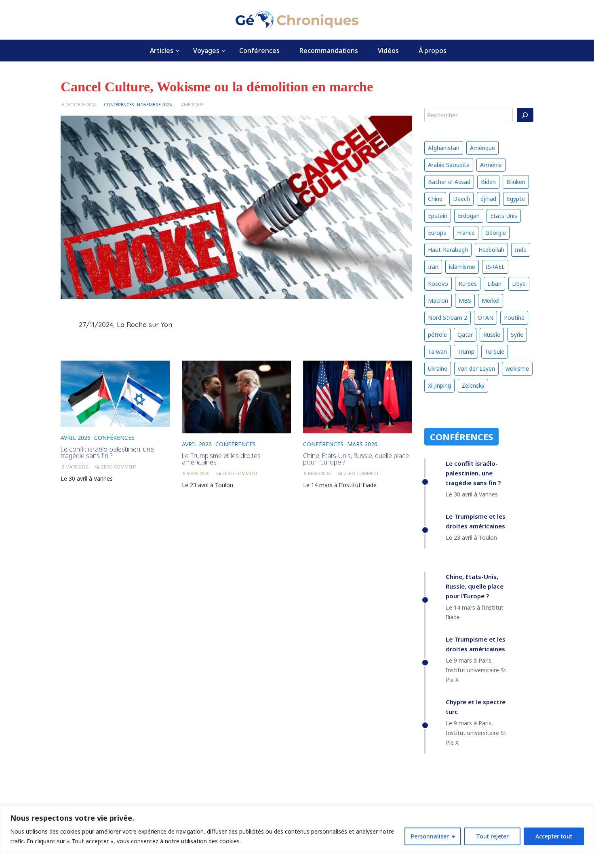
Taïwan (437, 351)
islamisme (462, 266)
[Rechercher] (525, 115)
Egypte (516, 199)
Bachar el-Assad (449, 182)
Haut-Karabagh (448, 249)
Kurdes (468, 283)
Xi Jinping (439, 385)
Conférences (259, 50)
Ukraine (437, 368)
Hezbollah (491, 249)
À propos (433, 50)
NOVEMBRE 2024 (154, 105)
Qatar (465, 334)
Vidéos (388, 50)
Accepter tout (553, 836)
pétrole (437, 334)
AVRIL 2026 (76, 437)
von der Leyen (476, 368)
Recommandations (328, 50)
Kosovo (438, 283)
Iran (433, 266)
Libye (519, 283)
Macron (438, 300)
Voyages (206, 50)
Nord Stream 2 (447, 317)
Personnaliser (430, 836)
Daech (461, 199)
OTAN (485, 317)
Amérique (192, 105)
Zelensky (472, 385)
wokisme (517, 368)
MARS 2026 (362, 444)
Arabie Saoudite (449, 165)
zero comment (118, 467)
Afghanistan (443, 148)
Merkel (490, 300)
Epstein (437, 216)
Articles (161, 50)
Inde (521, 249)
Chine (435, 199)
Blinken (515, 182)
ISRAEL (495, 266)
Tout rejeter (492, 836)
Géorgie (495, 232)
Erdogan (469, 216)
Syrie (517, 334)
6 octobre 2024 (79, 105)
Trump (465, 351)
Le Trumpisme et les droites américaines (221, 459)
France (466, 232)
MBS (465, 300)
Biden (488, 182)
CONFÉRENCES (119, 105)
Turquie (494, 351)
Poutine (514, 317)
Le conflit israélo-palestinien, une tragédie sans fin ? (107, 452)
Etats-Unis (503, 216)
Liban (494, 283)
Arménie (491, 165)
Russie (491, 334)
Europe (437, 232)
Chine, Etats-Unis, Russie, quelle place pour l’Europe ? (356, 459)
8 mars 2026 (75, 467)
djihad (488, 199)
